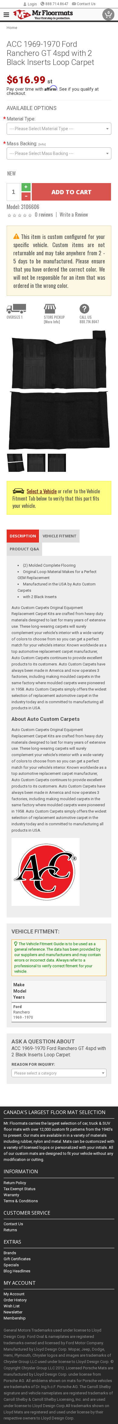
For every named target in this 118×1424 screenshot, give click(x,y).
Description (23, 536)
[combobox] (59, 129)
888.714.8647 (56, 4)
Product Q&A (24, 549)
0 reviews (44, 214)
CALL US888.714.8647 (89, 319)
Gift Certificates (17, 1259)
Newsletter (13, 1312)
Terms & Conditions (21, 1201)
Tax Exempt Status (19, 1189)
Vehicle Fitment (60, 536)
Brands (10, 1253)
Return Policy (15, 1183)
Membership (15, 1318)
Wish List (12, 1306)
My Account (14, 1294)
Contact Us (86, 4)
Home (12, 27)
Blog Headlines (17, 1271)
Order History (15, 1300)
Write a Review (74, 214)
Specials (11, 1265)
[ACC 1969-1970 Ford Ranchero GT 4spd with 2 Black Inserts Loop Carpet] (59, 389)
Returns (10, 1230)
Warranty (11, 1195)
